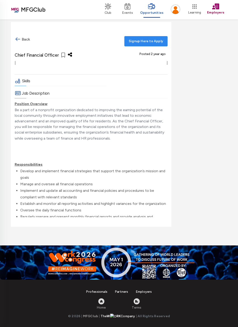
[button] (175, 10)
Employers (144, 292)
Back (25, 39)
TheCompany (118, 316)
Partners (121, 292)
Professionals (96, 292)
